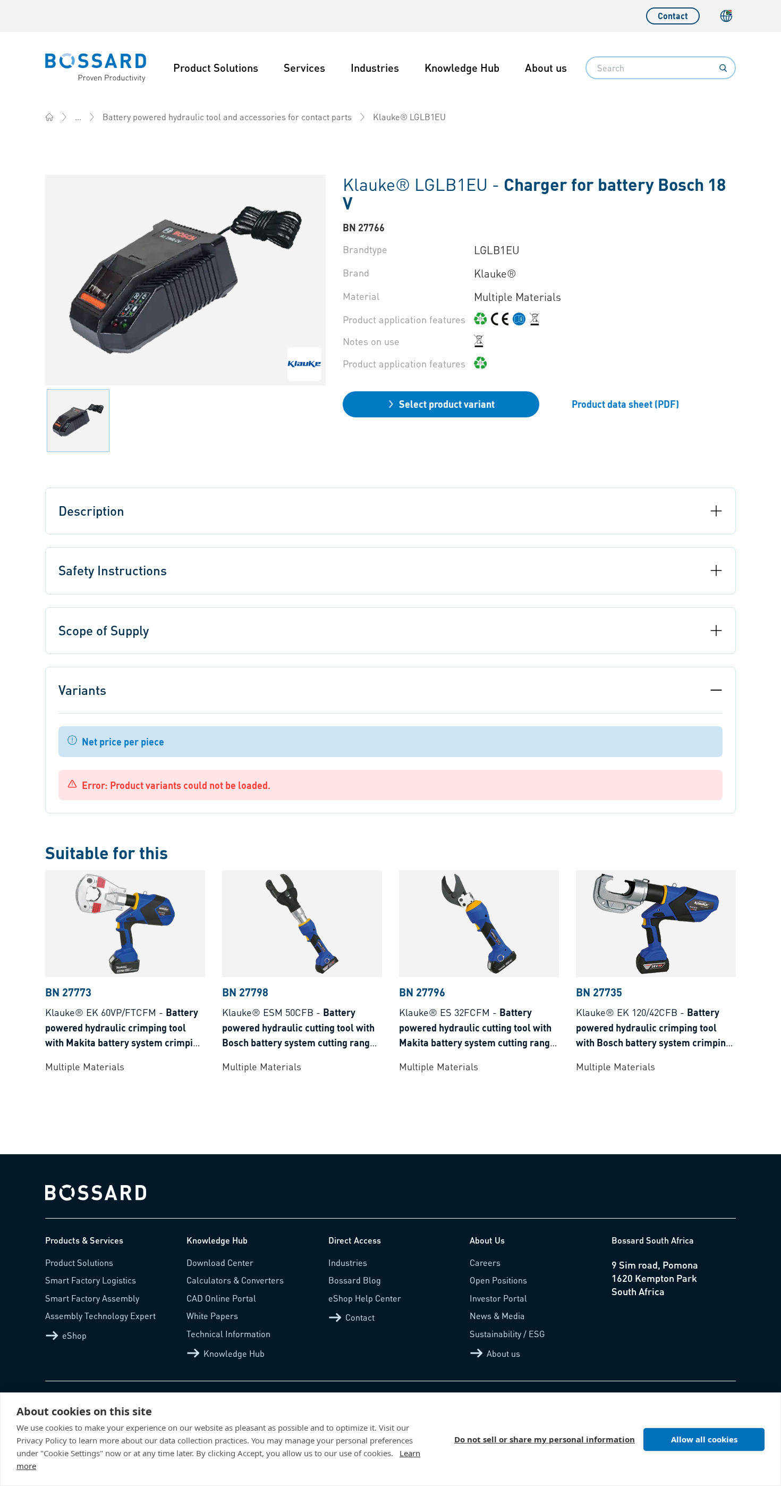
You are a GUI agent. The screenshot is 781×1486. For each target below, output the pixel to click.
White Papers (212, 1315)
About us (546, 67)
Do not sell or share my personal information (544, 1439)
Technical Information (228, 1333)
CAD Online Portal (221, 1298)
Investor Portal (498, 1298)
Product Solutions (215, 67)
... (78, 116)
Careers (485, 1262)
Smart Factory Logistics (90, 1280)
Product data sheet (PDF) (625, 404)
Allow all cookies (704, 1439)
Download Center (219, 1262)
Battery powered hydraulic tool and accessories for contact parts (227, 116)
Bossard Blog (354, 1280)
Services (304, 67)
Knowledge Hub (462, 67)
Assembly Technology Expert (100, 1315)
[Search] (723, 68)
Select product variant (447, 404)
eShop (74, 1335)
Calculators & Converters (235, 1280)
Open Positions (498, 1280)
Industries (375, 67)
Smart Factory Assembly (92, 1298)
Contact (673, 15)
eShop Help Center (364, 1298)
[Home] (49, 117)
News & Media (497, 1315)
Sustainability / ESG (507, 1333)
